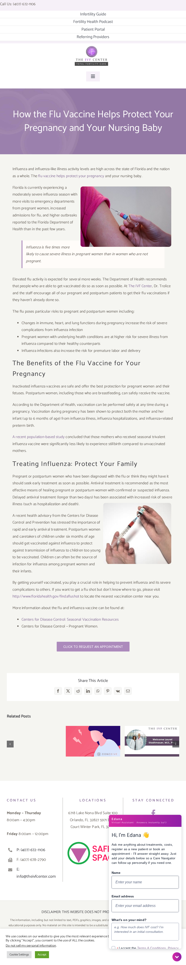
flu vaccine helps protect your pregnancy (71, 176)
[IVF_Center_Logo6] (91, 47)
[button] (10, 744)
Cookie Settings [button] (19, 954)
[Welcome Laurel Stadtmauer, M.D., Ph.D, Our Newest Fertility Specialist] (152, 741)
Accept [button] (42, 954)
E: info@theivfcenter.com (36, 873)
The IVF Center (140, 286)
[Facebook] (153, 814)
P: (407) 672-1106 (31, 850)
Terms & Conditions (151, 948)
